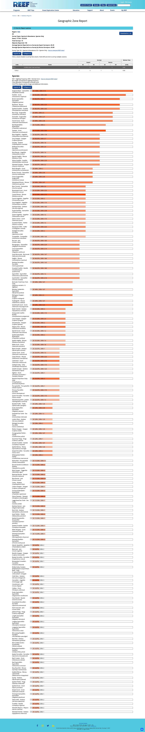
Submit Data (112, 5)
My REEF (124, 10)
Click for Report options (23, 28)
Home (14, 15)
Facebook (37, 726)
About (102, 10)
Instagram (43, 726)
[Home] (25, 4)
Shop (103, 5)
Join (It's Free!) (86, 5)
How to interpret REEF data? (56, 50)
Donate (96, 5)
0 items (129, 2)
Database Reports (26, 15)
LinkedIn (53, 726)
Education (76, 10)
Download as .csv (125, 33)
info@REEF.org (93, 726)
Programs (16, 10)
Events (112, 10)
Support (90, 10)
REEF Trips (31, 10)
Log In (122, 2)
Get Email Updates (83, 723)
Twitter (48, 726)
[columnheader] (100, 60)
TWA (18, 32)
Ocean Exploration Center (50, 10)
